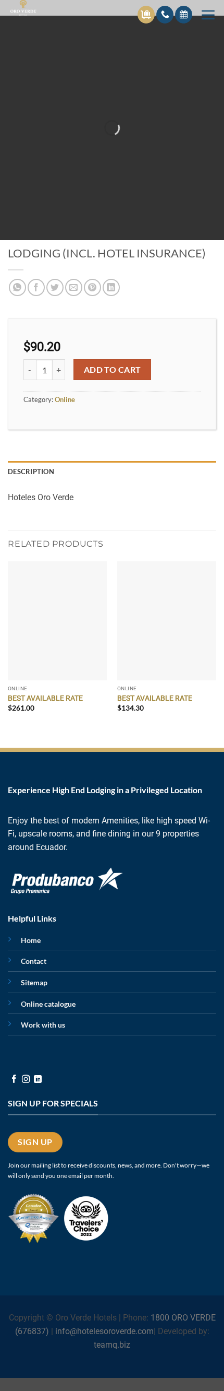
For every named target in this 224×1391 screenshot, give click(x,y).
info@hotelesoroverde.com (104, 1331)
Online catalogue (48, 1003)
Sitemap (34, 982)
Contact (33, 961)
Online (65, 399)
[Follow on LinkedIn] (38, 1079)
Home (31, 940)
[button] (208, 14)
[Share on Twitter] (55, 287)
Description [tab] (31, 471)
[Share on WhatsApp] (17, 287)
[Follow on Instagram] (26, 1079)
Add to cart (112, 369)
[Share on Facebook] (36, 287)
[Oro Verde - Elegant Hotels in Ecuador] (33, 8)
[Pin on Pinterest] (92, 287)
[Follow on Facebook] (14, 1079)
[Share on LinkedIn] (111, 287)
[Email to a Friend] (73, 287)
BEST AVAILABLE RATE (45, 698)
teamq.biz (112, 1345)
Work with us (43, 1024)
